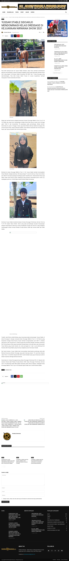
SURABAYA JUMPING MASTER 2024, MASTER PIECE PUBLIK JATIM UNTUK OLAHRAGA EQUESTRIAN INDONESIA (14, 534)
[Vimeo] (65, 1)
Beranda (3, 17)
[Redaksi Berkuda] (2, 32)
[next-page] (4, 466)
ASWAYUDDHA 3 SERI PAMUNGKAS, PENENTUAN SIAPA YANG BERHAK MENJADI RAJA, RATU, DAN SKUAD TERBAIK (14, 516)
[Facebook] (59, 1)
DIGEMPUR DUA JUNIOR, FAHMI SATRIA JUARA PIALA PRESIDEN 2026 (60, 67)
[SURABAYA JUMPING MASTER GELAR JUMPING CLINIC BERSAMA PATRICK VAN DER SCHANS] (23, 453)
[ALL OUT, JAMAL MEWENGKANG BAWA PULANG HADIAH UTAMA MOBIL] (50, 60)
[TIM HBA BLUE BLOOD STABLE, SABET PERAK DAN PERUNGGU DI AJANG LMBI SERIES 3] (50, 53)
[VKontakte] (62, 550)
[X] (63, 1)
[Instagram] (61, 1)
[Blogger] (48, 550)
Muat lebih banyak (57, 72)
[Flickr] (55, 550)
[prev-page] (2, 466)
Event (7, 17)
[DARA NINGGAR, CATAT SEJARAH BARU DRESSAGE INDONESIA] (50, 46)
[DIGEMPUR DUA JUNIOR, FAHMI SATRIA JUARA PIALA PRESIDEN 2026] (50, 67)
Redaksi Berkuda (7, 32)
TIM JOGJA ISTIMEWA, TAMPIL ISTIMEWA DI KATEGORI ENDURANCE (56, 83)
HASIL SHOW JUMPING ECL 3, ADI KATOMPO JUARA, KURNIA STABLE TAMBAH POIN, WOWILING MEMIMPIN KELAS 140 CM (11, 426)
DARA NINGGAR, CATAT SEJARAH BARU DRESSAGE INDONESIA (60, 46)
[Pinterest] (18, 36)
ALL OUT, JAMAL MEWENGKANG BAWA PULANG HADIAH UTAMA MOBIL (60, 60)
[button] (66, 12)
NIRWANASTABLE (8, 369)
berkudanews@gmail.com (29, 554)
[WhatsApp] (21, 36)
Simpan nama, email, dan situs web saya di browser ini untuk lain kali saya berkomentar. (22, 498)
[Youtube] (67, 1)
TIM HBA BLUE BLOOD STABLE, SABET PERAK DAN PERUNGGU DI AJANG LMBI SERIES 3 (61, 53)
